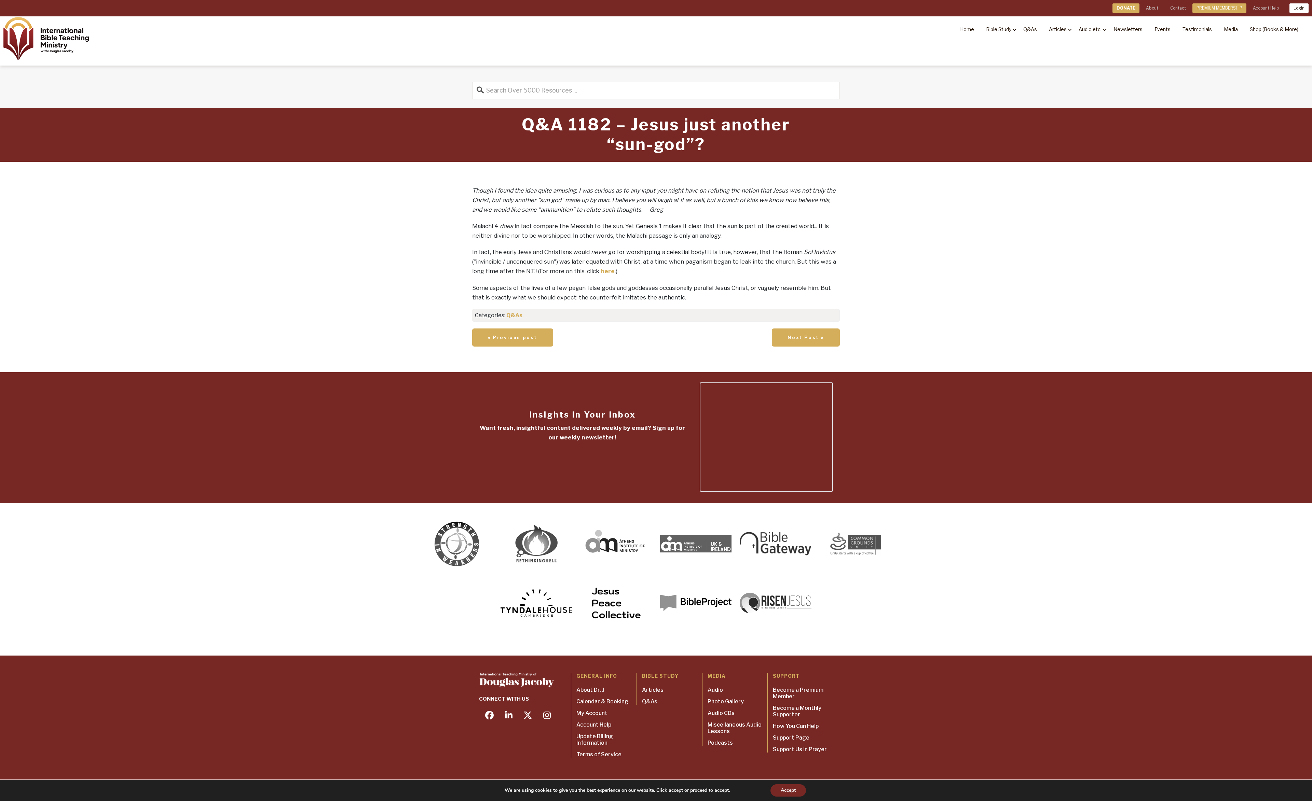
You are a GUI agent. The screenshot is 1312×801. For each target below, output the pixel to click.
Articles (653, 690)
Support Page (791, 737)
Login (1299, 8)
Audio (715, 690)
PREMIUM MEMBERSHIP (1219, 8)
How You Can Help (796, 726)
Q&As (514, 315)
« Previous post (512, 337)
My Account (591, 713)
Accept (788, 790)
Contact (1178, 8)
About (1152, 8)
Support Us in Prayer (800, 749)
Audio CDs (721, 713)
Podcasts (720, 743)
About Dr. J (590, 690)
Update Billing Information (594, 739)
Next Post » (806, 337)
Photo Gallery (726, 701)
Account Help (1266, 8)
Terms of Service (598, 754)
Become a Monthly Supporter (797, 711)
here (608, 271)
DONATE (1126, 8)
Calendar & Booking (602, 701)
